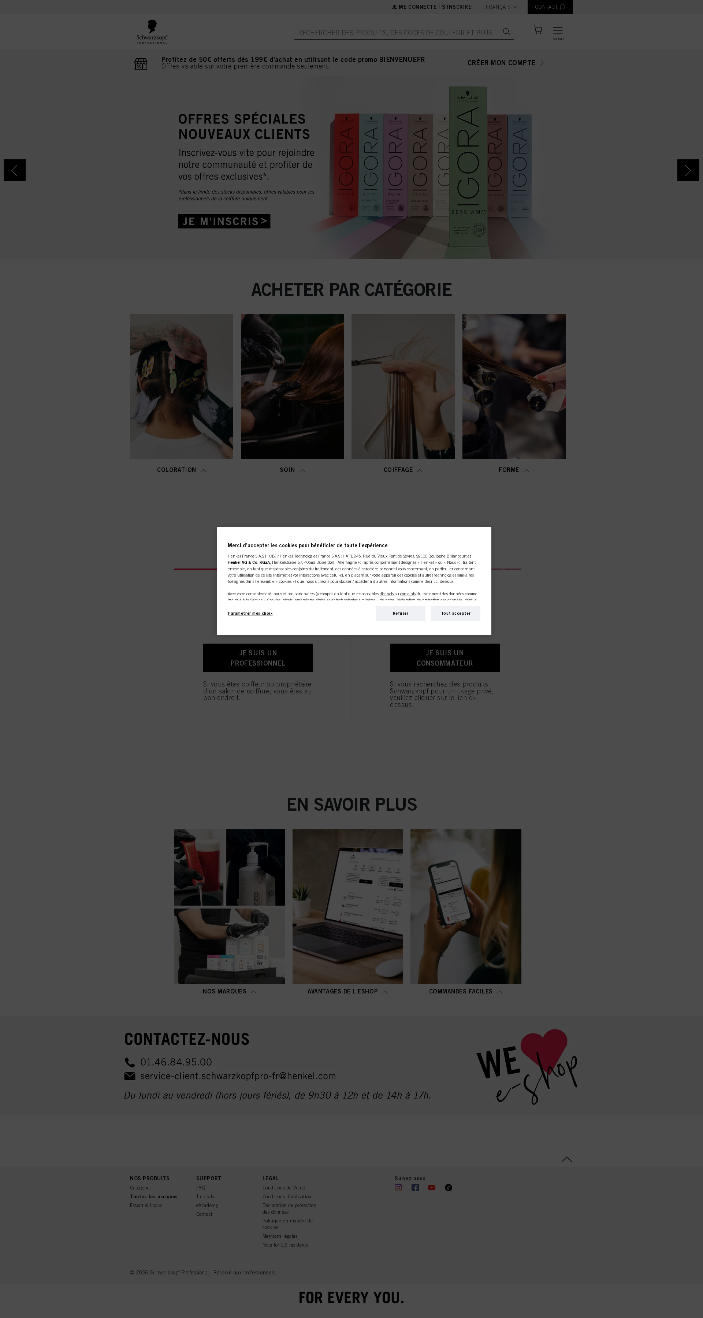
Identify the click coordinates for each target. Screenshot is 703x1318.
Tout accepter (455, 613)
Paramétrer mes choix (250, 613)
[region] (354, 581)
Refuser (401, 613)
